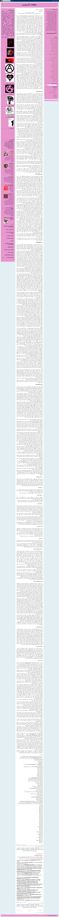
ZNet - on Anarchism (9, 229)
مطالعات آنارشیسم (29, 5)
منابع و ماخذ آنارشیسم (38, 855)
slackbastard (11, 141)
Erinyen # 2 (11, 219)
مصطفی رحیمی (37, 846)
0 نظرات (42, 844)
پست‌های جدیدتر (19, 910)
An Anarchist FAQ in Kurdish (8, 209)
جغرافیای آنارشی (10, 176)
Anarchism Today (10, 257)
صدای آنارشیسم (10, 193)
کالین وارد (55, 68)
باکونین (56, 55)
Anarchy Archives (10, 235)
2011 (55, 88)
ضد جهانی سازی (54, 65)
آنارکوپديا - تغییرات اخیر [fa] (9, 249)
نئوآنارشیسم (55, 78)
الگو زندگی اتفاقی (54, 51)
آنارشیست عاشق (10, 252)
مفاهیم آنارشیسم (54, 75)
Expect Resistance (10, 238)
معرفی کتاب (55, 74)
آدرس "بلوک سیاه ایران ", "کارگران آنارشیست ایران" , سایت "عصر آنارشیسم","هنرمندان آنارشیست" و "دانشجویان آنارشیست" (10, 197)
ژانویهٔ (54, 93)
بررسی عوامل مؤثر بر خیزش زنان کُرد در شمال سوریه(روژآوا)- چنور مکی (10, 166)
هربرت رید (55, 81)
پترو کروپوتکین (55, 57)
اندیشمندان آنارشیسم (31, 845)
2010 (55, 95)
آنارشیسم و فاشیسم (54, 43)
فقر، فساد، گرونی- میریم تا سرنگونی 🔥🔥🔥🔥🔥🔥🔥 (11, 153)
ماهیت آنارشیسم (37, 903)
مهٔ (55, 89)
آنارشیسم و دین (54, 41)
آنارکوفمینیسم (55, 47)
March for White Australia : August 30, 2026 (9, 142)
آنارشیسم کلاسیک (37, 845)
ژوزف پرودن (20, 845)
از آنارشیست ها (54, 50)
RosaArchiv (11, 163)
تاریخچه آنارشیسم (25, 845)
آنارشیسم (40, 10)
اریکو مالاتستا (55, 48)
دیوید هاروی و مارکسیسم (9, 177)
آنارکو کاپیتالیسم (54, 44)
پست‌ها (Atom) (38, 912)
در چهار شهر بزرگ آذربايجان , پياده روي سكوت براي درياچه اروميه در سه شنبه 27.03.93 (10, 188)
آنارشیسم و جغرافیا (54, 40)
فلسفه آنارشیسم (54, 67)
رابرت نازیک (55, 61)
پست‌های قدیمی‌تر (40, 910)
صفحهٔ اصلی (29, 910)
